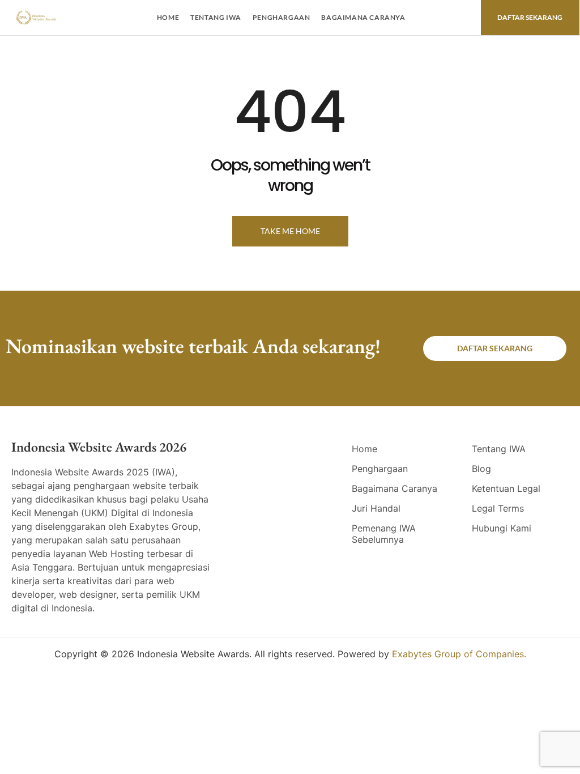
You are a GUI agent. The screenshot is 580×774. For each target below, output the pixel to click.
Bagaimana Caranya (363, 17)
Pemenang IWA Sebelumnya (384, 533)
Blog (481, 468)
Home (168, 17)
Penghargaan (281, 17)
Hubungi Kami (501, 528)
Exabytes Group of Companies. (459, 654)
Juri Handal (376, 508)
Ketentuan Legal (506, 488)
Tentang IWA (215, 17)
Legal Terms (498, 508)
